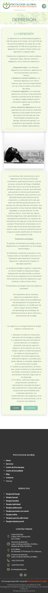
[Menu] (44, 6)
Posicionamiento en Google (37, 581)
